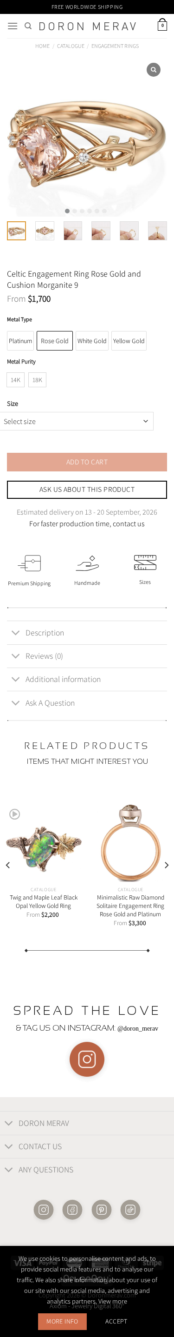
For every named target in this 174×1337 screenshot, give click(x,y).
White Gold (92, 341)
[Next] (166, 865)
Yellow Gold (129, 341)
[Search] (28, 26)
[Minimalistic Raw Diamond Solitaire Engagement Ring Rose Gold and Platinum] (130, 843)
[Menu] (12, 25)
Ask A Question (50, 702)
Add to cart (87, 461)
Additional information (63, 679)
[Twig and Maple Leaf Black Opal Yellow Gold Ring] (44, 843)
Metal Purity (21, 361)
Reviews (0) (44, 655)
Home (42, 45)
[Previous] (8, 865)
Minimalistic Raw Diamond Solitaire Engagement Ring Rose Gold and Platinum (130, 906)
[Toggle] (16, 633)
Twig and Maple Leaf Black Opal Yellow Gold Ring (43, 902)
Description (45, 632)
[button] (67, 211)
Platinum (20, 341)
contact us (129, 524)
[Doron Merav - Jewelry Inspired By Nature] (87, 26)
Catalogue (70, 45)
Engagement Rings (115, 45)
